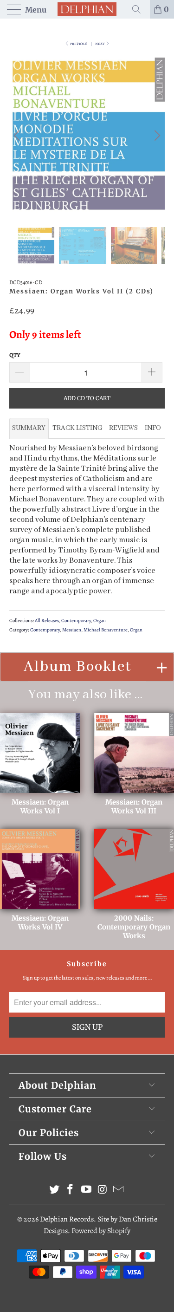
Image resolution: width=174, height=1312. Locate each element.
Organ (99, 620)
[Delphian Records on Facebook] (70, 1190)
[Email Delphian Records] (119, 1190)
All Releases (47, 620)
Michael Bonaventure (106, 629)
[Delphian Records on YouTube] (87, 1190)
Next (100, 43)
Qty (14, 355)
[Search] (139, 9)
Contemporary (76, 620)
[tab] (29, 428)
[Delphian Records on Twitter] (54, 1190)
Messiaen (71, 629)
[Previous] (18, 135)
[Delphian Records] (87, 9)
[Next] (156, 135)
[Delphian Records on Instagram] (103, 1190)
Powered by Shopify (100, 1231)
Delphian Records (67, 1219)
